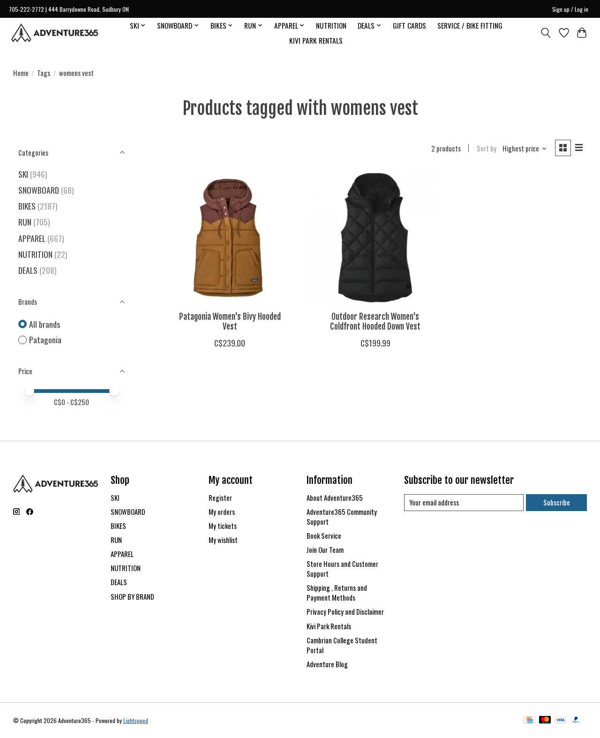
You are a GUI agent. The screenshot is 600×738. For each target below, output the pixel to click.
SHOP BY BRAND (132, 597)
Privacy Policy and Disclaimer (345, 612)
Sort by (486, 148)
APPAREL (31, 238)
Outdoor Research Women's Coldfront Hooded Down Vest (375, 321)
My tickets (223, 526)
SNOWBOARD (38, 190)
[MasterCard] (545, 720)
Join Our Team (325, 550)
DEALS (28, 270)
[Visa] (561, 720)
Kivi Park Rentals (329, 626)
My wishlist (223, 540)
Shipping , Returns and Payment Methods (337, 592)
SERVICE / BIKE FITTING (469, 25)
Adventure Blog (327, 664)
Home (21, 73)
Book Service (324, 536)
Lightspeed (135, 720)
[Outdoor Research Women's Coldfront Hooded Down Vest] (375, 238)
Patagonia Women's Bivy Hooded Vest (230, 321)
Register (220, 498)
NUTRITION (331, 25)
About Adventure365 (335, 498)
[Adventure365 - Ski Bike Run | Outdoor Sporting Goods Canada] (54, 32)
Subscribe (556, 502)
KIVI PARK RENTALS (316, 40)
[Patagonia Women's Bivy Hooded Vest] (230, 238)
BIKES (27, 206)
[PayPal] (576, 720)
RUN (24, 222)
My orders (222, 512)
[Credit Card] (529, 720)
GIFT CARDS (409, 25)
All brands (44, 324)
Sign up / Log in (570, 9)
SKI (23, 174)
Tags (43, 73)
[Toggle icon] (545, 32)
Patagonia (45, 340)
